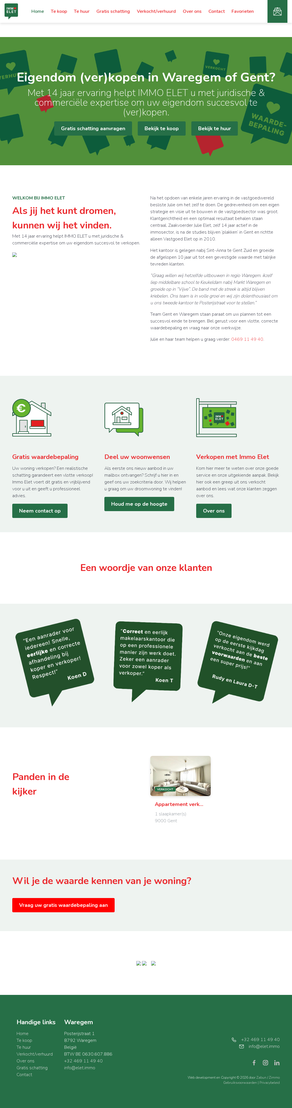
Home (37, 11)
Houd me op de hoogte (139, 504)
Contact (216, 11)
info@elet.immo (79, 1068)
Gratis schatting (113, 11)
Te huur (82, 11)
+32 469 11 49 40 (83, 1061)
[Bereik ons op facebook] (256, 1062)
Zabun (261, 1077)
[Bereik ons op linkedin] (277, 1062)
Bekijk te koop (162, 128)
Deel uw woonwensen (137, 457)
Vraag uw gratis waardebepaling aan (63, 905)
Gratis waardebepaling (45, 457)
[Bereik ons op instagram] (268, 1062)
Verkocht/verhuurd (156, 11)
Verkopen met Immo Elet (232, 457)
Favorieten (243, 11)
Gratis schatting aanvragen (93, 128)
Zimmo (274, 1077)
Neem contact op (40, 510)
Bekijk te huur (214, 128)
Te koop (59, 11)
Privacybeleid (269, 1082)
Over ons (192, 11)
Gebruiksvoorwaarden (240, 1082)
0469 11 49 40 (247, 339)
